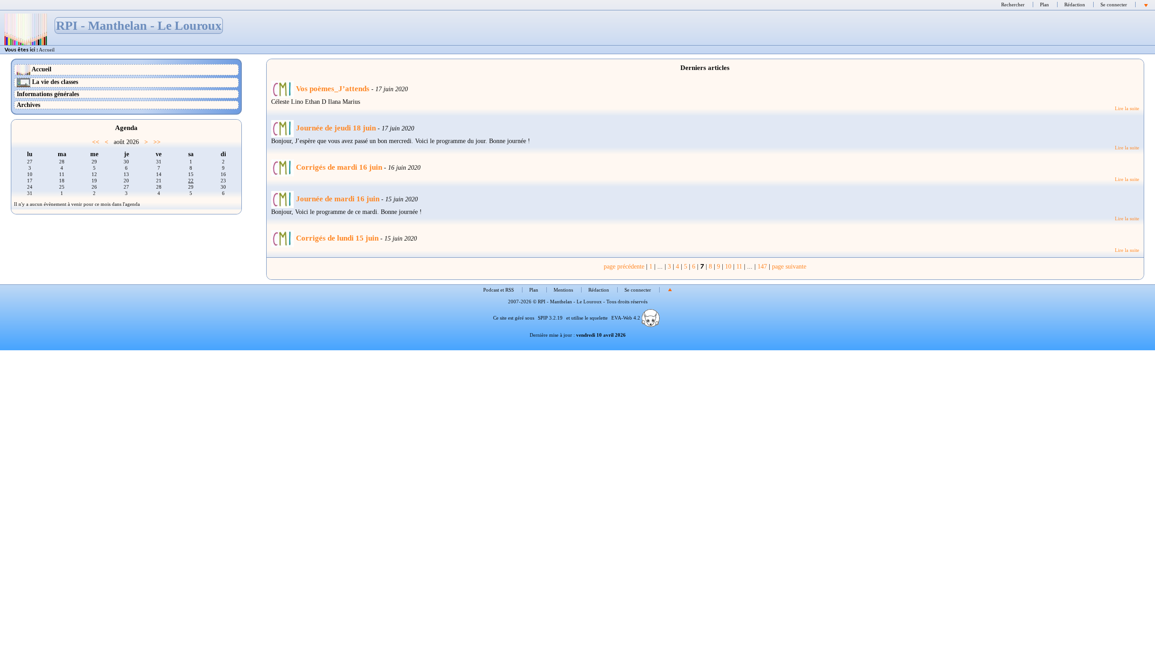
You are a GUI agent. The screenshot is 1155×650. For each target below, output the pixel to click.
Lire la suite (1127, 108)
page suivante (789, 266)
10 (728, 266)
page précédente (624, 266)
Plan (1044, 4)
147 (762, 266)
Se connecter (1113, 4)
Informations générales (48, 94)
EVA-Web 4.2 (626, 317)
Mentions (563, 289)
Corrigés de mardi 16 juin (339, 167)
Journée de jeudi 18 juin (336, 128)
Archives (28, 104)
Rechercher (1013, 4)
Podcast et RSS (498, 289)
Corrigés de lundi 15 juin (337, 238)
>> (157, 142)
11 (739, 266)
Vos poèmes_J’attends (333, 88)
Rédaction (1074, 4)
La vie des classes (54, 81)
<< (95, 142)
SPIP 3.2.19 (550, 317)
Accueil (47, 49)
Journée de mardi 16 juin (337, 199)
